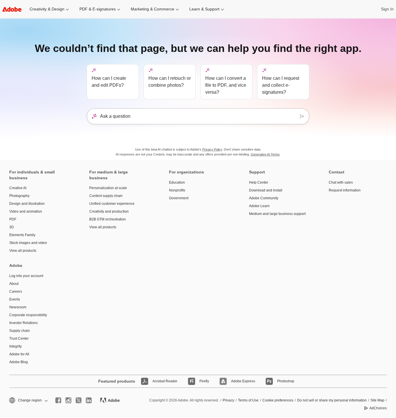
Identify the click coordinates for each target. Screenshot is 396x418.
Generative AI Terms (265, 154)
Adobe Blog (18, 362)
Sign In (387, 9)
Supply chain (19, 331)
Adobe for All (19, 354)
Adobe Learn (259, 206)
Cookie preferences (277, 400)
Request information (345, 190)
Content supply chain (106, 196)
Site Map (377, 400)
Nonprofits (177, 190)
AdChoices (378, 408)
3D (11, 227)
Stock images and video (28, 243)
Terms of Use (248, 400)
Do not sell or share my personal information (332, 400)
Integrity (15, 346)
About (14, 284)
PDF (12, 219)
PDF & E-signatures (97, 9)
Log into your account (26, 276)
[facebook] (58, 400)
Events (14, 299)
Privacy (228, 400)
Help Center (258, 182)
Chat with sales (341, 182)
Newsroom (17, 307)
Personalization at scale (108, 188)
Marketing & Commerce (152, 9)
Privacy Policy (212, 149)
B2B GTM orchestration (107, 219)
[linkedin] (89, 400)
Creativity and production (109, 211)
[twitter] (78, 400)
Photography (19, 196)
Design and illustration (27, 204)
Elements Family (22, 235)
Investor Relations (23, 323)
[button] (28, 400)
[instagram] (68, 400)
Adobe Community (263, 198)
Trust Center (19, 338)
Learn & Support (204, 9)
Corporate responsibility (28, 315)
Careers (15, 291)
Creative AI (17, 188)
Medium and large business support (277, 214)
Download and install (265, 190)
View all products (22, 251)
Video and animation (25, 211)
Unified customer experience (112, 204)
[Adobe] (12, 9)
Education (177, 182)
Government (178, 198)
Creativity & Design (47, 9)
